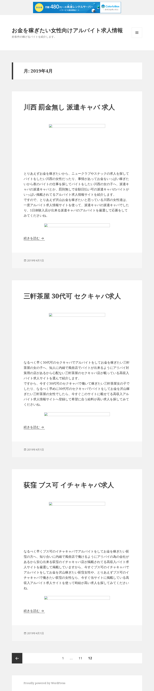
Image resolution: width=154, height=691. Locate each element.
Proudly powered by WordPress (44, 683)
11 (80, 659)
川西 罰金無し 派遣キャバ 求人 (69, 107)
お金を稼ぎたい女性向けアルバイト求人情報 (67, 30)
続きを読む (34, 238)
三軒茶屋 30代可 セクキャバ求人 (72, 295)
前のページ (17, 658)
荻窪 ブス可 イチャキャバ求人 (69, 484)
